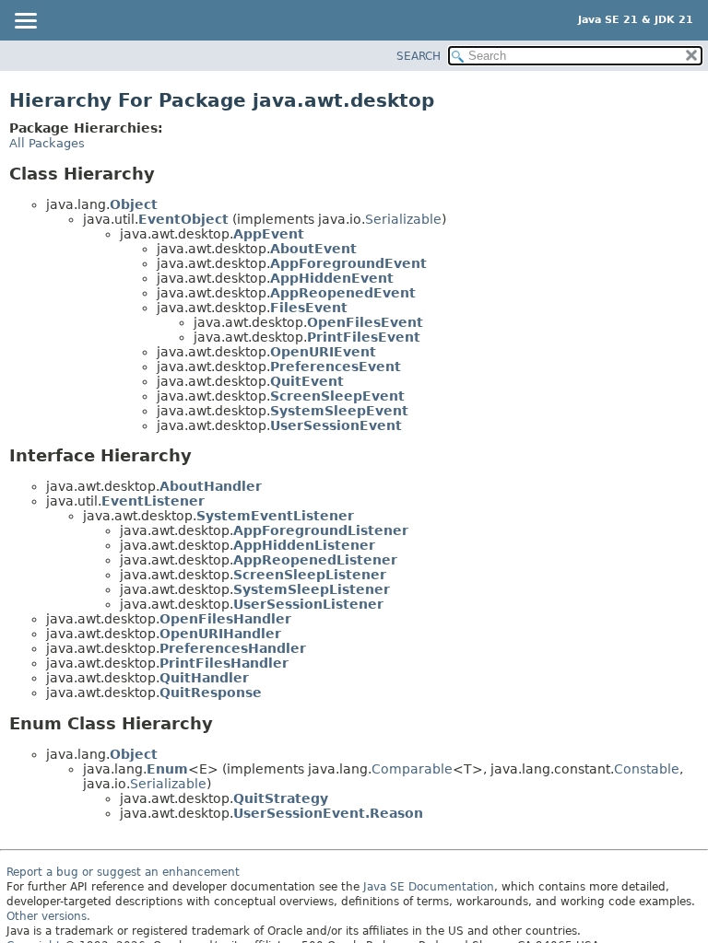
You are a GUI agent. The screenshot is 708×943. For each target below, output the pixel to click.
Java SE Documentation (428, 886)
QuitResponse (210, 692)
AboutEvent (313, 248)
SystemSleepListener (311, 589)
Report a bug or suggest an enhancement (123, 872)
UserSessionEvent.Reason (328, 813)
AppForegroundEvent (348, 263)
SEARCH (418, 56)
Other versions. (48, 916)
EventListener (153, 501)
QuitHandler (204, 677)
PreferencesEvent (335, 366)
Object (134, 204)
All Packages (47, 143)
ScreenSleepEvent (337, 396)
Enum (167, 769)
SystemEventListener (275, 515)
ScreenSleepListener (309, 574)
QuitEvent (307, 381)
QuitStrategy (280, 798)
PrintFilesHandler (224, 663)
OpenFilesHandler (225, 618)
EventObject (183, 219)
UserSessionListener (308, 604)
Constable (646, 769)
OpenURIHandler (220, 633)
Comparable (412, 769)
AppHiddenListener (304, 545)
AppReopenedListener (315, 560)
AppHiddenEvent (332, 278)
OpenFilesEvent (365, 322)
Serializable (403, 219)
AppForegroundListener (320, 530)
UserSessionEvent (336, 425)
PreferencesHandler (232, 648)
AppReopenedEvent (343, 292)
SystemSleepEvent (339, 410)
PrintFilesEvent (363, 337)
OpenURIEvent (323, 351)
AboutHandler (210, 486)
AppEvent (268, 234)
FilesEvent (309, 307)
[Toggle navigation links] (25, 22)
